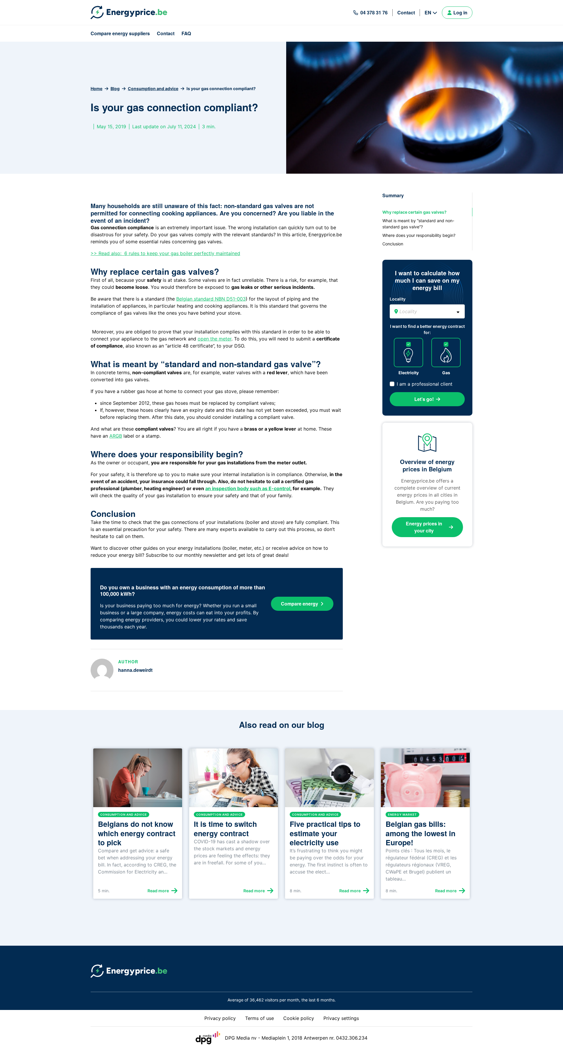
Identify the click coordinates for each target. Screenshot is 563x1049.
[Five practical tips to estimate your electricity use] (329, 780)
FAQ (186, 33)
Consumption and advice (153, 88)
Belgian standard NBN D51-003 (211, 299)
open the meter (214, 339)
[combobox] (427, 311)
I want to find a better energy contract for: (427, 329)
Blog (115, 88)
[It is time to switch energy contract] (233, 780)
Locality (398, 298)
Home (96, 88)
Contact (406, 12)
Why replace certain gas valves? (414, 212)
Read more (158, 890)
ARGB (115, 436)
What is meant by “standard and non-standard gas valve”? (418, 223)
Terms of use (259, 1018)
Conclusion (392, 243)
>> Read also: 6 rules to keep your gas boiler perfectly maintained (165, 253)
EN (428, 12)
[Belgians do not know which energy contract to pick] (137, 780)
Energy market (402, 814)
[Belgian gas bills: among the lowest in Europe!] (425, 780)
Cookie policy (298, 1018)
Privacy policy (220, 1018)
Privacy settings (341, 1018)
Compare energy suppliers (120, 33)
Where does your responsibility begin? (418, 235)
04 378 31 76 (374, 12)
